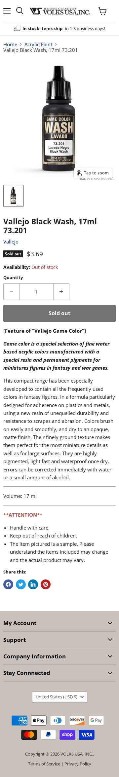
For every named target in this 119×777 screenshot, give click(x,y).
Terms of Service (44, 764)
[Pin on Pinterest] (46, 584)
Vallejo (11, 241)
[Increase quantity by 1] (62, 291)
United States (56, 697)
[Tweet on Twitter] (21, 584)
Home (10, 44)
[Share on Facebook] (8, 584)
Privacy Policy (77, 764)
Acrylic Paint (38, 44)
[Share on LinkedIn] (33, 584)
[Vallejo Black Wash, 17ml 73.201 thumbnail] (13, 195)
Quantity (13, 277)
